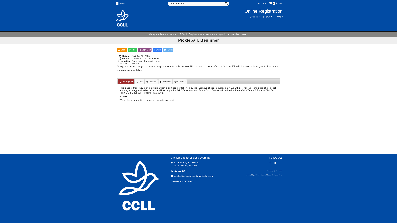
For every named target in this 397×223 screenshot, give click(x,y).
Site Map (279, 171)
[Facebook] (270, 163)
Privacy (270, 171)
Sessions (181, 82)
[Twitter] (275, 163)
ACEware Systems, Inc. (273, 175)
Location (152, 82)
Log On (266, 17)
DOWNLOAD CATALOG (182, 181)
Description (127, 82)
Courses (254, 17)
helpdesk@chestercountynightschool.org (193, 176)
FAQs (278, 17)
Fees (141, 82)
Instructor (166, 82)
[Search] (224, 3)
